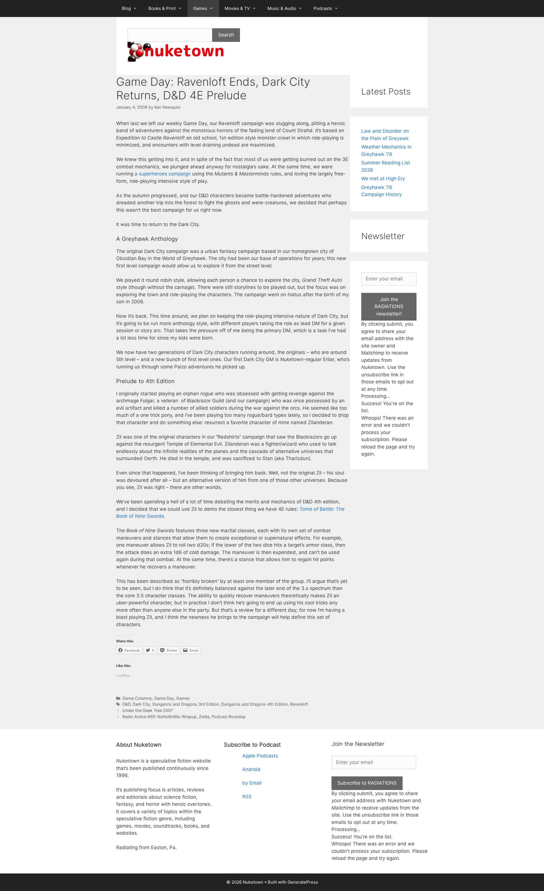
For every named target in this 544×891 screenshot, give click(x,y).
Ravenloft (299, 704)
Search (226, 35)
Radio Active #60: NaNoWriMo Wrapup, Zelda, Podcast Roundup (184, 716)
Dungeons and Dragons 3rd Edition (185, 704)
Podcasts (323, 8)
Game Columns (137, 698)
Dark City (141, 704)
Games (200, 8)
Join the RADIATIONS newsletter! (389, 307)
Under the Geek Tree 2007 (147, 710)
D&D (126, 704)
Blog (126, 8)
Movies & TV (237, 8)
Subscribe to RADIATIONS (367, 783)
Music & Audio (281, 8)
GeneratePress (303, 882)
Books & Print (162, 8)
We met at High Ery (383, 178)
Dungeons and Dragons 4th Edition (254, 704)
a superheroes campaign (163, 174)
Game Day (164, 698)
